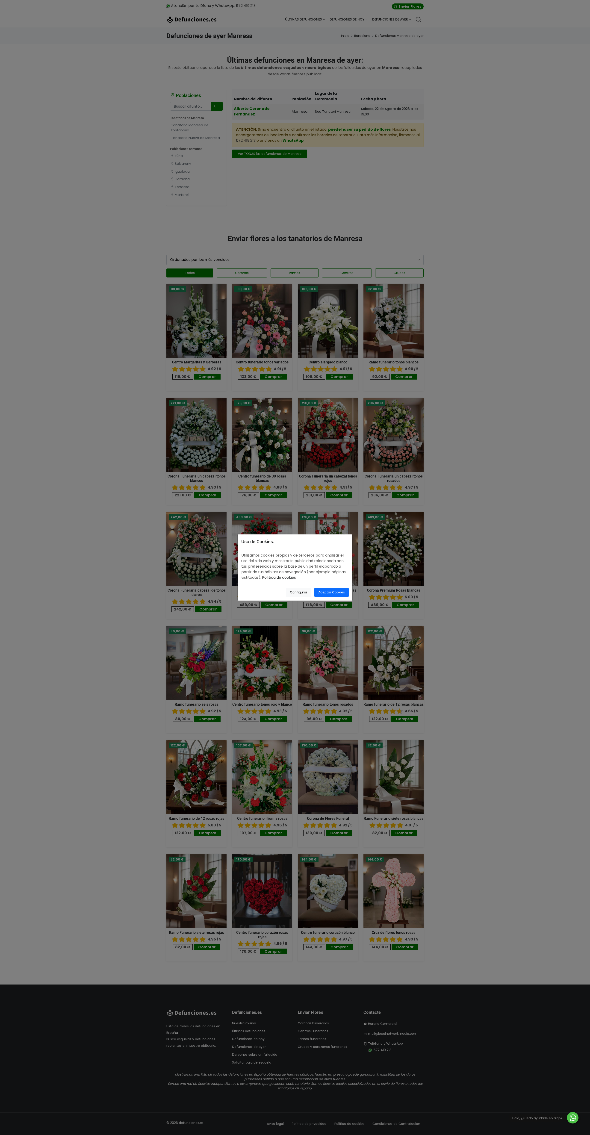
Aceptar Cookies (331, 592)
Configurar (298, 592)
